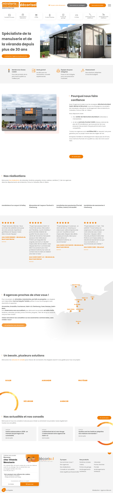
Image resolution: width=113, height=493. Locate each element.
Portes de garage (63, 17)
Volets (36, 17)
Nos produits (84, 460)
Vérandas (97, 462)
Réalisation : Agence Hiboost (101, 490)
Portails (77, 17)
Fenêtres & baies (9, 17)
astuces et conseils (18, 360)
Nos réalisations (14, 180)
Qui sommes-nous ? (66, 462)
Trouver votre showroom (57, 5)
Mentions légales (7, 490)
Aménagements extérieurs (90, 17)
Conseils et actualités (67, 469)
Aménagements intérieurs (103, 17)
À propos (63, 460)
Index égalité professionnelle (69, 472)
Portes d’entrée (49, 17)
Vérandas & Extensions (22, 17)
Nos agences (64, 464)
